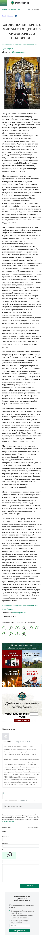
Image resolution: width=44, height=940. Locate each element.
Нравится (10, 16)
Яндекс (22, 827)
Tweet (4, 16)
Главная (4, 9)
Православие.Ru (8, 821)
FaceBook (13, 827)
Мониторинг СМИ (14, 9)
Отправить (29, 885)
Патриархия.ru (18, 51)
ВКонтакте (17, 827)
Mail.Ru (26, 827)
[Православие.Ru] (19, 3)
